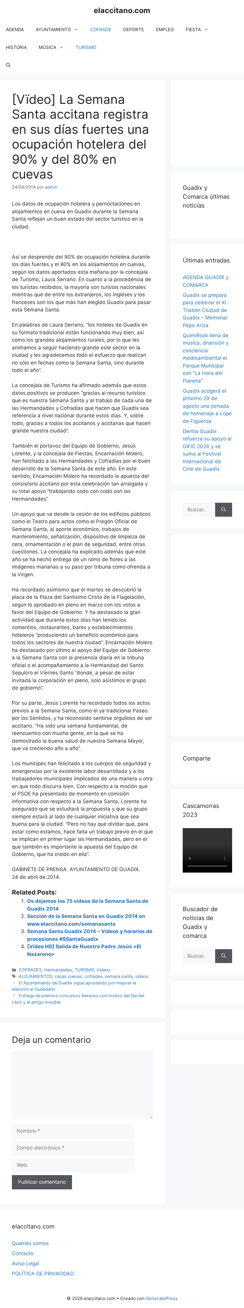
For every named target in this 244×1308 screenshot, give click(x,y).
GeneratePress (162, 1298)
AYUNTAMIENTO (53, 29)
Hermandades (58, 969)
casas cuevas (68, 976)
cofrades (93, 976)
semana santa (119, 976)
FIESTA (193, 29)
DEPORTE (133, 29)
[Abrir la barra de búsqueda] (8, 65)
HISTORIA (16, 47)
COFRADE (100, 29)
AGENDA (15, 29)
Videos (103, 969)
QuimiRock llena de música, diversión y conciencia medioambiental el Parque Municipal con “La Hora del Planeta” (206, 358)
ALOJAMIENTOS (35, 976)
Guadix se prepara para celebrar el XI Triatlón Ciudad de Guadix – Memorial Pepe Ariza (205, 310)
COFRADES (30, 969)
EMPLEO (165, 29)
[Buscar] (223, 510)
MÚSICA (47, 47)
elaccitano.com (122, 10)
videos (141, 976)
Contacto (23, 1253)
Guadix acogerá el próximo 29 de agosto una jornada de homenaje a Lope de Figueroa (207, 406)
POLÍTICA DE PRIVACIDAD (43, 1274)
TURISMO (86, 47)
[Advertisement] (213, 121)
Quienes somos (30, 1243)
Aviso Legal (25, 1263)
